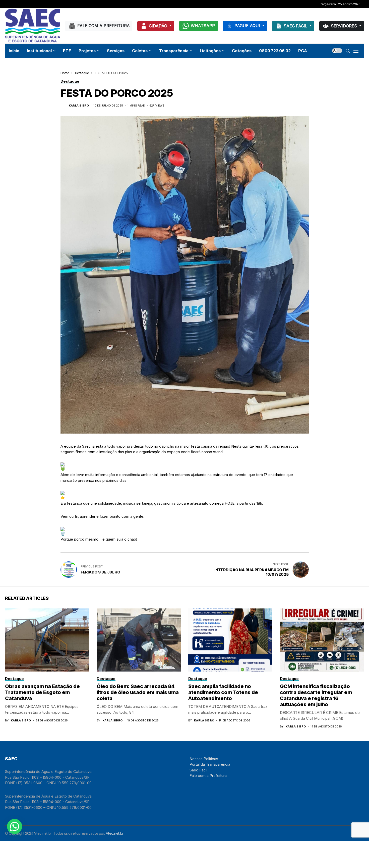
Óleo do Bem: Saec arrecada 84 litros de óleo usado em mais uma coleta (138, 692)
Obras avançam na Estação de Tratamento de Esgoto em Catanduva (42, 692)
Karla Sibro (79, 105)
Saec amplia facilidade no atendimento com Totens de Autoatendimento (223, 692)
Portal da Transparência (210, 764)
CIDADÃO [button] (158, 25)
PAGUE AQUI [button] (247, 25)
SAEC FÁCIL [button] (296, 25)
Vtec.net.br (115, 833)
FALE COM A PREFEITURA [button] (103, 25)
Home (64, 73)
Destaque (82, 73)
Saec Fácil (198, 770)
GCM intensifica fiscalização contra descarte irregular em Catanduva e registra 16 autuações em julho (316, 695)
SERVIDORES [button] (344, 25)
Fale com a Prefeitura (208, 775)
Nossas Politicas (204, 758)
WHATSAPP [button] (203, 25)
